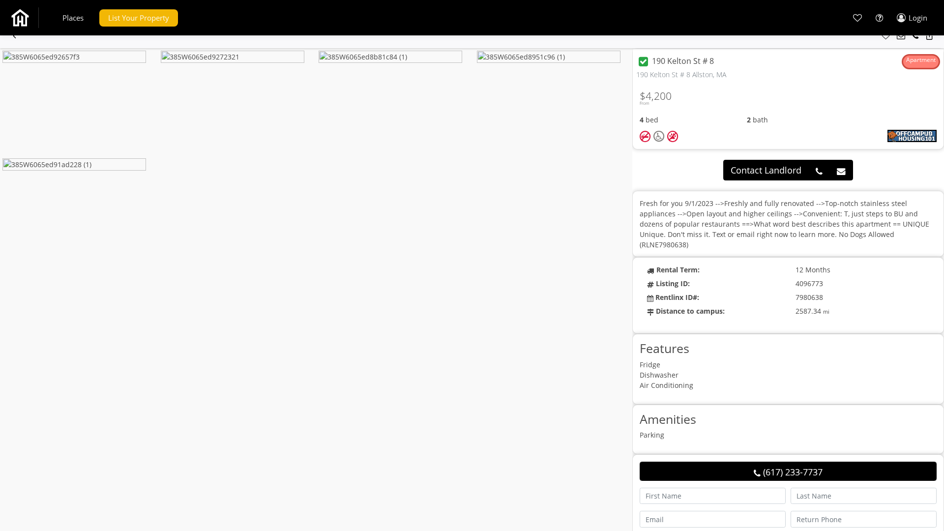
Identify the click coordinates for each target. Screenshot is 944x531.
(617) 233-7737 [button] (792, 472)
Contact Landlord (766, 170)
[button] (73, 18)
